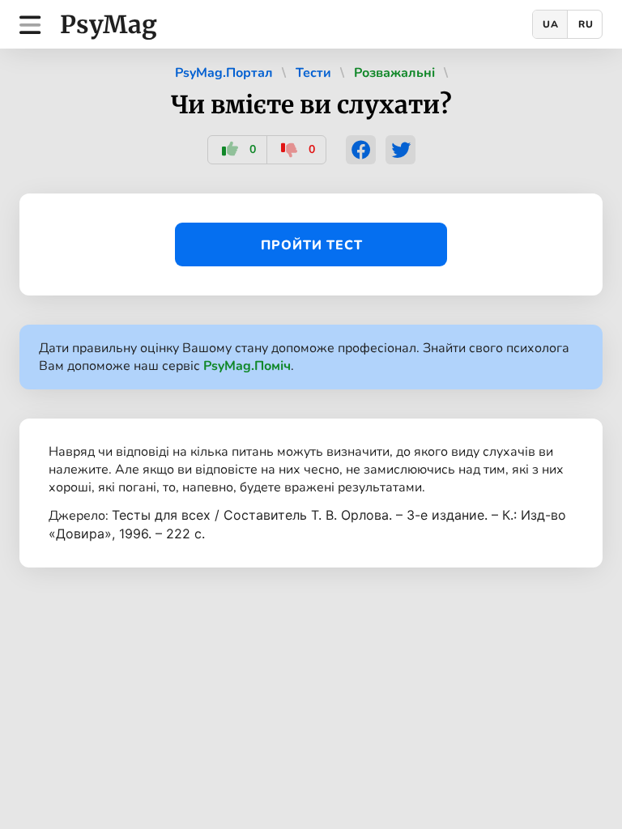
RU (586, 24)
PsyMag (108, 24)
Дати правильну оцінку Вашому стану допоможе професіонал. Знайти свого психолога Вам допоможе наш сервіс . (304, 357)
